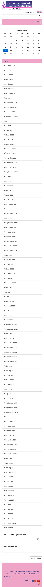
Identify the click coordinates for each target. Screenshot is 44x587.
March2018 (9, 528)
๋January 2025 (10, 153)
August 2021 (9, 384)
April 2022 (9, 310)
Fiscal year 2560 (11, 352)
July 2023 (8, 218)
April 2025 (9, 139)
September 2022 (11, 329)
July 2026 (9, 70)
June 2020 (9, 486)
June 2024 (9, 186)
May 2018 (8, 458)
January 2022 (10, 292)
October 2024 (10, 167)
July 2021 (8, 315)
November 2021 (10, 361)
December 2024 (11, 158)
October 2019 (10, 435)
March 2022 (9, 301)
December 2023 (11, 213)
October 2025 (10, 112)
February (8, 417)
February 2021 (10, 333)
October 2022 (10, 232)
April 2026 (9, 84)
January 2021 (10, 370)
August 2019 (10, 500)
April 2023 (9, 278)
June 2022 (9, 297)
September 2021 (11, 324)
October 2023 (10, 236)
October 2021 (10, 338)
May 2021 (8, 366)
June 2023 (9, 264)
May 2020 (9, 463)
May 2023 (8, 255)
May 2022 (9, 287)
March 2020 (9, 491)
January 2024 (10, 209)
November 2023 (11, 250)
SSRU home (29, 12)
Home (5, 535)
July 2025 (8, 121)
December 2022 (11, 241)
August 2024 (10, 176)
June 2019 (9, 481)
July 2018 (8, 389)
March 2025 (9, 135)
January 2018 (10, 468)
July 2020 (9, 398)
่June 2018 (9, 477)
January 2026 (10, 98)
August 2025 (10, 126)
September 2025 (11, 116)
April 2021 (9, 518)
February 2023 (10, 227)
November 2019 (11, 454)
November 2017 (10, 449)
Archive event (36, 558)
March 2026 (9, 89)
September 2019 (11, 407)
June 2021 (9, 375)
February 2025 (10, 149)
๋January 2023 (10, 260)
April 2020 (9, 514)
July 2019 (8, 394)
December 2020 (11, 343)
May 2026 (9, 79)
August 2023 (10, 273)
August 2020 (10, 504)
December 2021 (10, 347)
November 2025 (11, 107)
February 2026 (10, 93)
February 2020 (10, 421)
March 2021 (9, 380)
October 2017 (10, 426)
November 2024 (11, 163)
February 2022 (10, 283)
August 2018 (10, 495)
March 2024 (9, 195)
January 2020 (10, 472)
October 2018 (10, 431)
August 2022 (10, 306)
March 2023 (9, 269)
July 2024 (8, 181)
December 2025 (11, 102)
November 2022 (11, 246)
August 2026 (10, 65)
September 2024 (11, 172)
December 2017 (10, 440)
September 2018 (11, 403)
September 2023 (11, 223)
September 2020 (11, 412)
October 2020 (10, 523)
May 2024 (9, 190)
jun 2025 (8, 130)
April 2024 (9, 199)
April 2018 (9, 509)
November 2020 (11, 357)
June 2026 (9, 75)
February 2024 (10, 204)
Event (5, 61)
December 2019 (11, 444)
